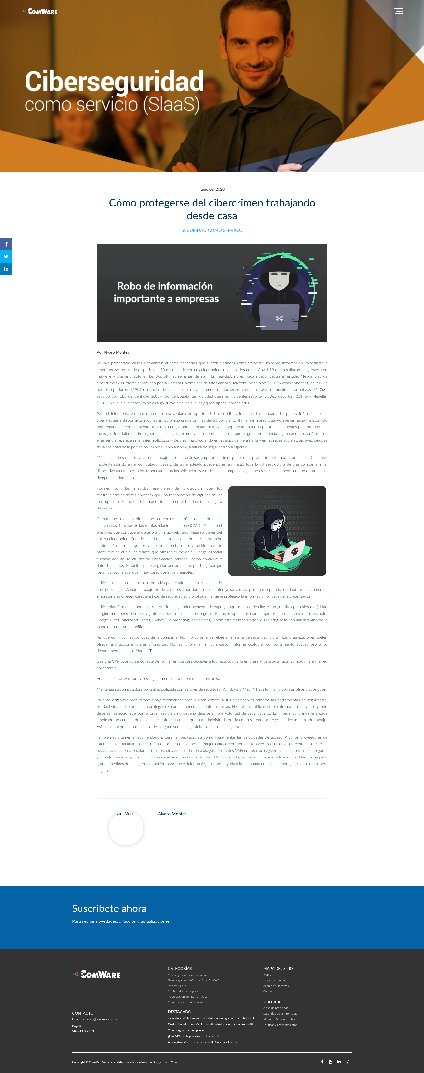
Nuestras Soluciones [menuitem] (276, 980)
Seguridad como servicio (212, 230)
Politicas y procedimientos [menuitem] (280, 1024)
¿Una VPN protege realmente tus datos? (193, 1036)
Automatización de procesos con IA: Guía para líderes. (202, 1042)
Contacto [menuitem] (269, 991)
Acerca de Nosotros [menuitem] (276, 985)
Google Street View (165, 1062)
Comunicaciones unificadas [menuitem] (185, 1002)
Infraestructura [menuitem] (177, 985)
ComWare (95, 1062)
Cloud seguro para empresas (186, 1030)
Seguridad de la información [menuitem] (281, 1013)
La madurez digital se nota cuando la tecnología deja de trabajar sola (211, 1018)
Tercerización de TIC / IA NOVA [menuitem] (188, 996)
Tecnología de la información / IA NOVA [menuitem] (194, 980)
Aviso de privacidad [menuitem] (276, 1007)
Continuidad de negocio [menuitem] (183, 991)
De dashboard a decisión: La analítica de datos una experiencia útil (210, 1024)
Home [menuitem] (267, 974)
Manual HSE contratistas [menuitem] (279, 1019)
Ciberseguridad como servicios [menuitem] (187, 975)
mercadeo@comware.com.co (99, 1019)
